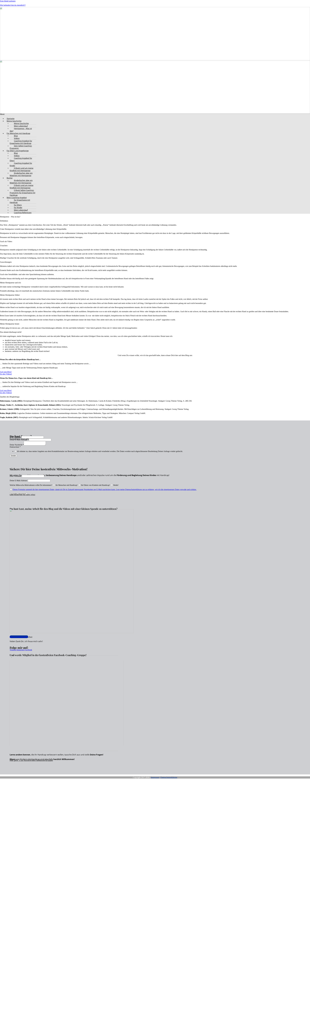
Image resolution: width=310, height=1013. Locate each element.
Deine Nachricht (17, 445)
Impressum (155, 777)
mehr (28, 494)
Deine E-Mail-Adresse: (19, 440)
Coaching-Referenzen (22, 212)
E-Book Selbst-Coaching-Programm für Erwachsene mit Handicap (22, 192)
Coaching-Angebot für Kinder (21, 164)
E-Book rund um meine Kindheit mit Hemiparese (21, 169)
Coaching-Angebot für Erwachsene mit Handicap (21, 142)
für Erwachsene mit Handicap (20, 201)
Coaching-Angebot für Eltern (21, 159)
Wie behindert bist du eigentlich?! (13, 5)
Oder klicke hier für (18, 494)
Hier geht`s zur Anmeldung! (28, 866)
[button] (157, 121)
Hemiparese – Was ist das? (21, 129)
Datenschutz (15, 447)
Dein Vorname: (15, 437)
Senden (13, 456)
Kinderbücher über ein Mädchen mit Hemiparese (21, 174)
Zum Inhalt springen (8, 1)
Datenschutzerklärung (168, 777)
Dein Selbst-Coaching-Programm (21, 147)
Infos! (32, 494)
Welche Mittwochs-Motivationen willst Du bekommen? (31, 485)
